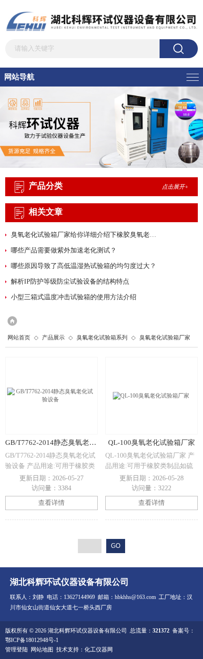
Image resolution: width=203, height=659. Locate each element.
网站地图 (42, 649)
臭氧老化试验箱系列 (101, 337)
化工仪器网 (99, 649)
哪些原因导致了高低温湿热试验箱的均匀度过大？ (83, 265)
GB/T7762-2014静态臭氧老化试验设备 (51, 442)
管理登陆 (16, 649)
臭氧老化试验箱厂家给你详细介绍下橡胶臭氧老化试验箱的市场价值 (86, 234)
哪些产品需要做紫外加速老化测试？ (64, 250)
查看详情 (51, 502)
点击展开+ (175, 186)
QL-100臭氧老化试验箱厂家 (151, 442)
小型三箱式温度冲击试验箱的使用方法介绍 (73, 297)
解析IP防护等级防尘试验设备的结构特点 (70, 281)
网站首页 (19, 337)
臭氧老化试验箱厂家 (164, 337)
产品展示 (53, 337)
